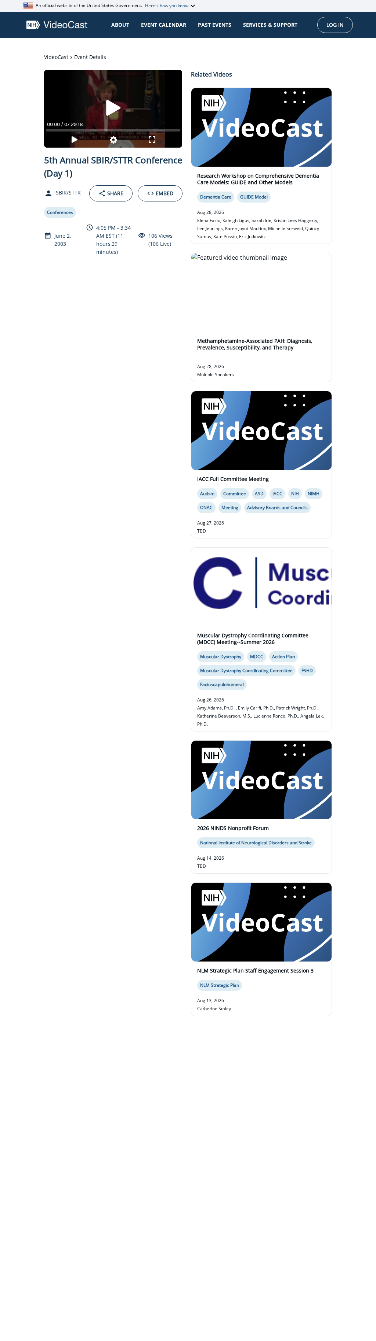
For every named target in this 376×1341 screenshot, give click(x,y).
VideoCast (56, 56)
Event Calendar (163, 24)
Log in (335, 24)
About (120, 24)
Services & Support (270, 24)
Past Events (214, 24)
